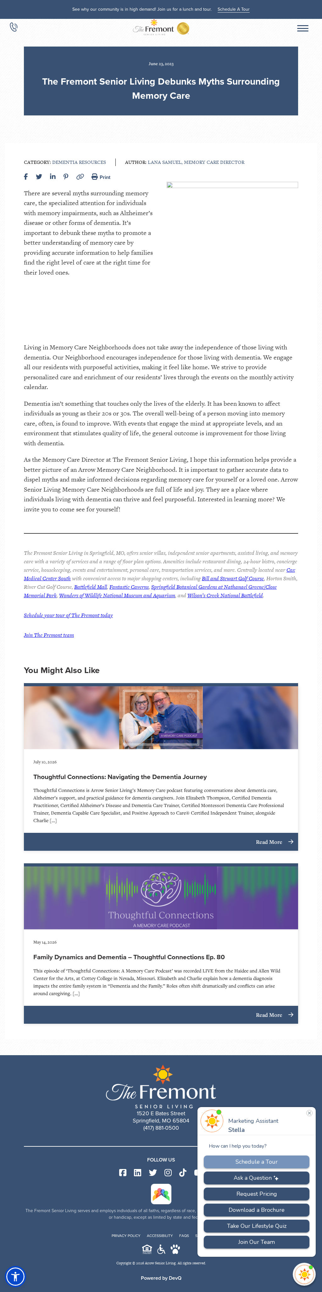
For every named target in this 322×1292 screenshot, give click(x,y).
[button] (15, 1276)
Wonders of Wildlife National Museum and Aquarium (117, 595)
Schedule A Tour (234, 9)
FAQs (184, 1236)
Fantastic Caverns (129, 587)
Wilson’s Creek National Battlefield (225, 595)
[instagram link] (168, 1172)
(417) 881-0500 (161, 1128)
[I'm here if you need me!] (304, 1274)
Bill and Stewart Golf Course (233, 578)
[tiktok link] (182, 1172)
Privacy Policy (126, 1236)
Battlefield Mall (90, 587)
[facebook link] (122, 1172)
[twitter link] (153, 1172)
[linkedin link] (137, 1172)
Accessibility (160, 1236)
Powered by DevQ (161, 1278)
